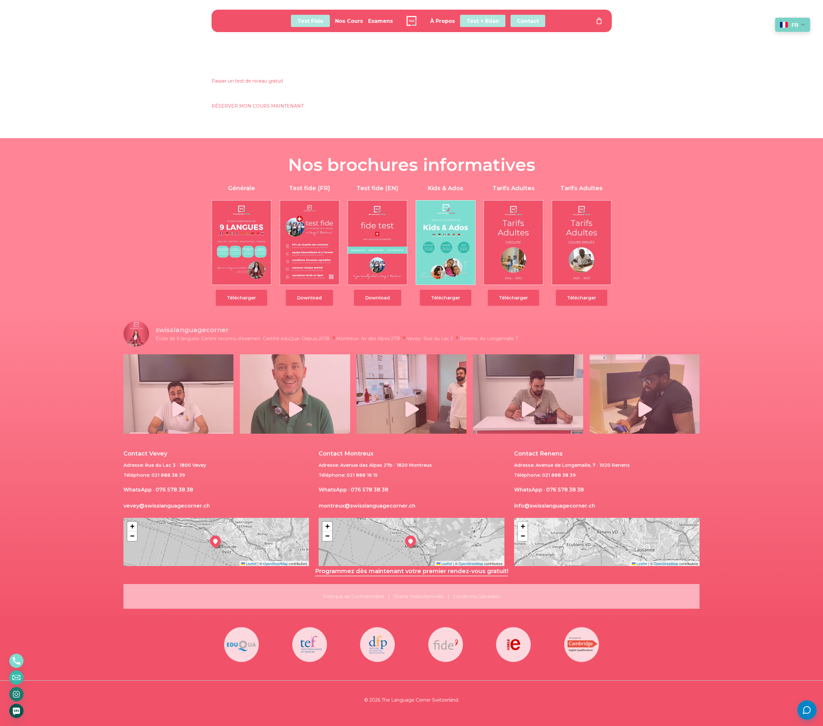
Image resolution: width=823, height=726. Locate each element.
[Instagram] (16, 694)
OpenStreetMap (275, 563)
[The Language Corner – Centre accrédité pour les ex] (645, 409)
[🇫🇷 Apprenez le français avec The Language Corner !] (528, 409)
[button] (241, 298)
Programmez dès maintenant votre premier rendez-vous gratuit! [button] (411, 571)
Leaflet (251, 563)
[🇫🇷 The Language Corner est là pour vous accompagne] (178, 409)
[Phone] (16, 661)
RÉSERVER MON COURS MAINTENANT (257, 106)
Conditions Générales (476, 596)
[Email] (16, 677)
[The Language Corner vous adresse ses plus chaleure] (295, 409)
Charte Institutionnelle (418, 596)
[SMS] (16, 711)
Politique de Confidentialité (353, 596)
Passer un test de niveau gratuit (247, 81)
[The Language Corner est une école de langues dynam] (411, 409)
